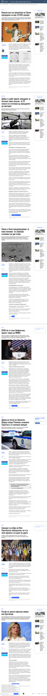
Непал (27, 267)
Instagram (39, 693)
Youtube (43, 693)
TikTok (46, 693)
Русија (11, 646)
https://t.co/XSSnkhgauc (15, 486)
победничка (23, 570)
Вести (11, 1)
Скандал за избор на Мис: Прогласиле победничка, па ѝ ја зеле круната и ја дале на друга (14, 530)
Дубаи (10, 131)
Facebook (33, 693)
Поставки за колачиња (5, 693)
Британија (25, 646)
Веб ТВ (30, 1)
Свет (2, 226)
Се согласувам (16, 693)
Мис (15, 563)
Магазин (17, 1)
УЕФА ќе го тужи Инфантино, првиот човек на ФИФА (13, 331)
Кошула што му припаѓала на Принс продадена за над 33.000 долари (16, 13)
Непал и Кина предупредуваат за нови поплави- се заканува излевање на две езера (15, 231)
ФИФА (15, 365)
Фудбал (2, 327)
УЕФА (15, 362)
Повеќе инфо (16, 692)
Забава (2, 525)
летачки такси (25, 132)
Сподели (5, 55)
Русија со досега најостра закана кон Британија (27, 4)
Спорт (14, 1)
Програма (20, 1)
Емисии (24, 1)
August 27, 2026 (20, 488)
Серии (27, 1)
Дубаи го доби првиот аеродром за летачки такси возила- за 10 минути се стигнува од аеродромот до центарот (16, 102)
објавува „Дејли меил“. (16, 457)
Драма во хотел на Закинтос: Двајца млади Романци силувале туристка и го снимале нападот (15, 422)
